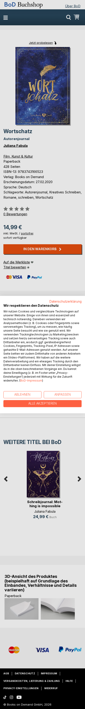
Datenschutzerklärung (65, 301)
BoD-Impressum (31, 380)
